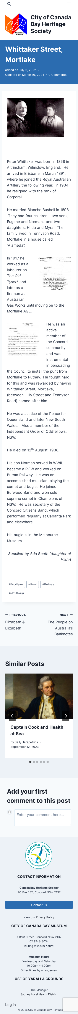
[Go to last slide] (12, 716)
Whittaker (16, 593)
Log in (10, 1004)
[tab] (30, 762)
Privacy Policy (45, 917)
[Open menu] (69, 3)
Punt (32, 584)
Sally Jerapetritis (26, 742)
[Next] (65, 716)
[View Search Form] (9, 4)
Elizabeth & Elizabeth (15, 621)
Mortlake (16, 584)
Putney (48, 584)
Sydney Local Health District (39, 994)
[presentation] (39, 696)
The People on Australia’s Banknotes (60, 624)
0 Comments (58, 74)
